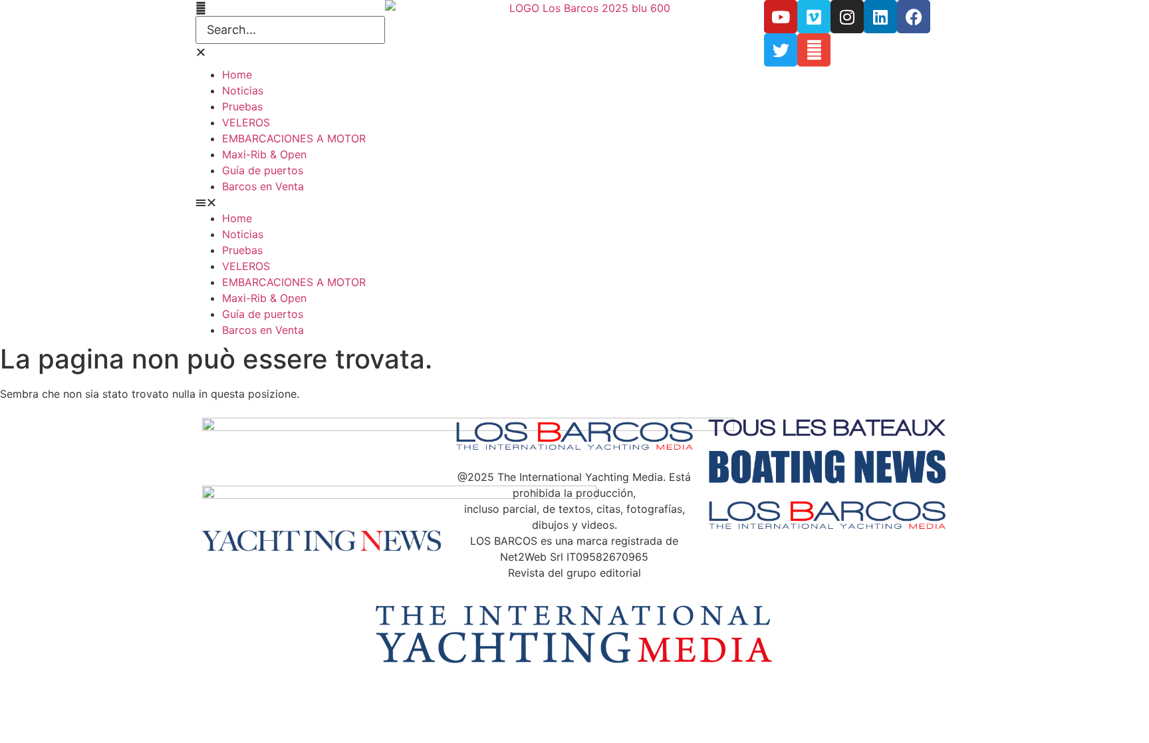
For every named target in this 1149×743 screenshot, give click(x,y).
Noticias (242, 90)
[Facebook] (913, 16)
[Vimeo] (813, 16)
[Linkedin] (880, 16)
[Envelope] (813, 50)
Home (237, 74)
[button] (290, 8)
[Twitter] (780, 50)
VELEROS (246, 122)
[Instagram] (847, 16)
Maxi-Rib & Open (264, 154)
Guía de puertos (262, 170)
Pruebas (242, 106)
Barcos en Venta (263, 186)
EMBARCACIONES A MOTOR (294, 138)
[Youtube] (780, 16)
